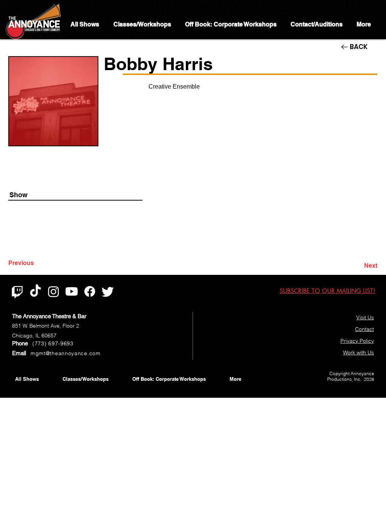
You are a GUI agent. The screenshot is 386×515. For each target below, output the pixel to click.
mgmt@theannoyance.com (66, 353)
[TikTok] (35, 291)
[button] (327, 291)
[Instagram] (53, 291)
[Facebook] (90, 291)
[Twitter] (108, 291)
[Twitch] (17, 291)
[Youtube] (71, 291)
